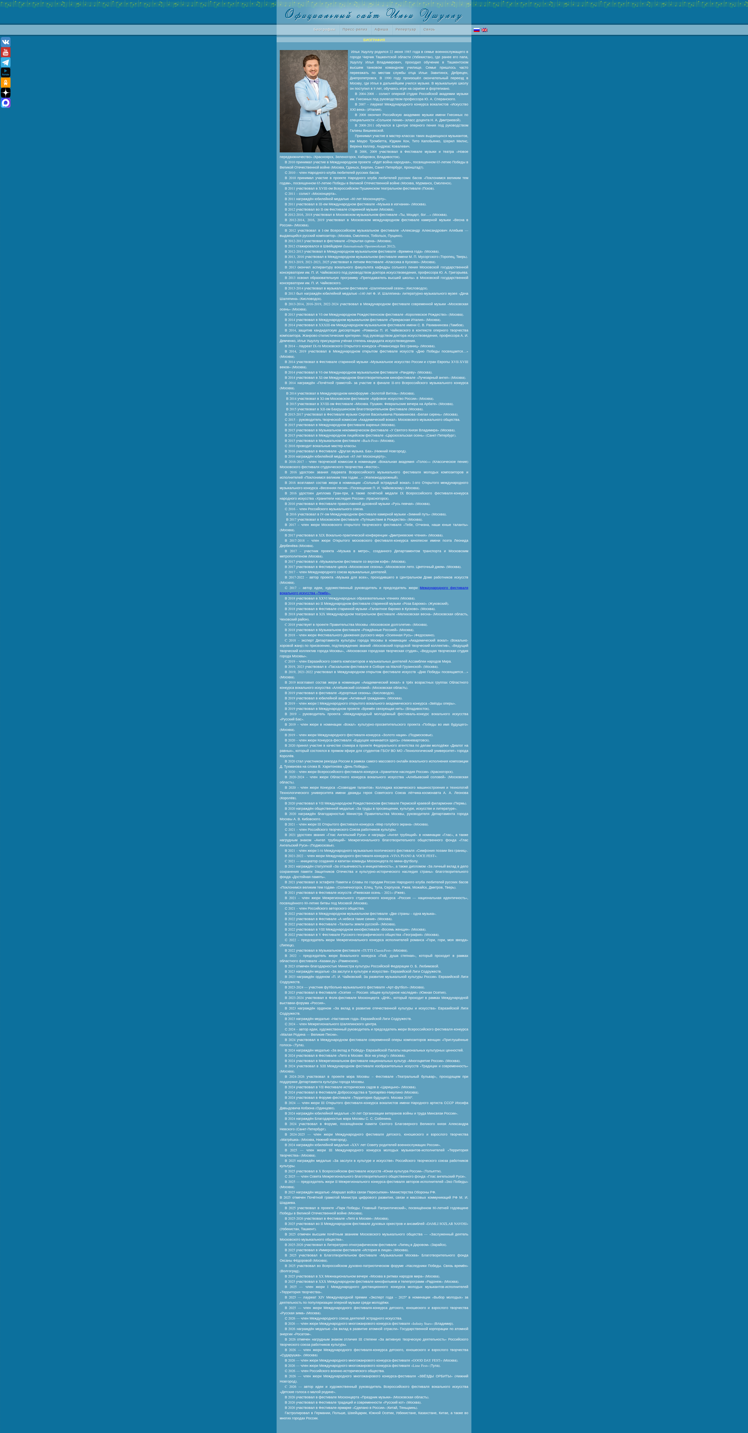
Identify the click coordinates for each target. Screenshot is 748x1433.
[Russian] (478, 30)
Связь (429, 29)
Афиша (381, 29)
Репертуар (406, 29)
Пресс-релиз (355, 29)
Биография (322, 29)
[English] (485, 30)
